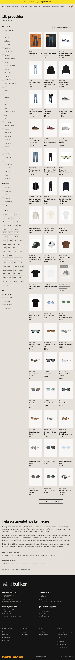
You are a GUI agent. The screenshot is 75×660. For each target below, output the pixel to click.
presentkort (5, 640)
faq (3, 632)
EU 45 (10, 236)
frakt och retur (25, 569)
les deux (43, 564)
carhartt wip (6, 564)
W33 (4, 248)
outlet (62, 6)
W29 (4, 244)
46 (4, 218)
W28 (20, 240)
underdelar (23, 6)
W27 (15, 240)
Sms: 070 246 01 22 (63, 637)
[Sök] (65, 6)
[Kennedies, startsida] (4, 6)
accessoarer (46, 6)
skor (30, 6)
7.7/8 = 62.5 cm (7, 274)
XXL (4, 225)
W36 (14, 248)
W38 (19, 248)
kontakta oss (6, 637)
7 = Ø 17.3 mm (18, 274)
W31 (14, 244)
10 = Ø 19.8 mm (7, 281)
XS (16, 214)
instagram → (63, 644)
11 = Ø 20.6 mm (18, 281)
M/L (4, 222)
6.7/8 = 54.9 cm (7, 259)
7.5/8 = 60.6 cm (7, 270)
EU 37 (5, 229)
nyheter (8, 6)
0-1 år (14, 251)
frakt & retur (5, 635)
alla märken (5, 569)
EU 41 (4, 233)
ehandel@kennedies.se (64, 632)
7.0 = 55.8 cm (18, 259)
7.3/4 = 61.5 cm (18, 270)
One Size (5, 214)
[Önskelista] (69, 6)
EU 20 (9, 225)
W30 (9, 244)
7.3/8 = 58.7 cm (7, 266)
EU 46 (16, 236)
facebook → (63, 647)
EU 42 (10, 233)
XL (18, 222)
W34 (9, 248)
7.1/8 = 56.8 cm (7, 262)
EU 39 (10, 229)
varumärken (55, 6)
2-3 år (5, 255)
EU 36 (20, 225)
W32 (19, 244)
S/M (9, 218)
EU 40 (16, 229)
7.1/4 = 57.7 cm (18, 262)
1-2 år (20, 251)
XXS (12, 214)
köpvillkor (42, 632)
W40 (4, 251)
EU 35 (15, 225)
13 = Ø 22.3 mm (7, 285)
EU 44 (5, 236)
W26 (10, 240)
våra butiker (15, 569)
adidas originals (26, 564)
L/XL (13, 222)
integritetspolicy (44, 635)
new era (35, 564)
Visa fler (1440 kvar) (50, 501)
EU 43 (16, 233)
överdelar (15, 6)
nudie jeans (15, 564)
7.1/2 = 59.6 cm (18, 266)
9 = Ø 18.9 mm (17, 277)
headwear (36, 6)
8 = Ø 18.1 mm (7, 277)
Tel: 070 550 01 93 (63, 635)
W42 (9, 251)
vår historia (24, 632)
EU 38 (18, 218)
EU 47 (5, 240)
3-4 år (10, 255)
